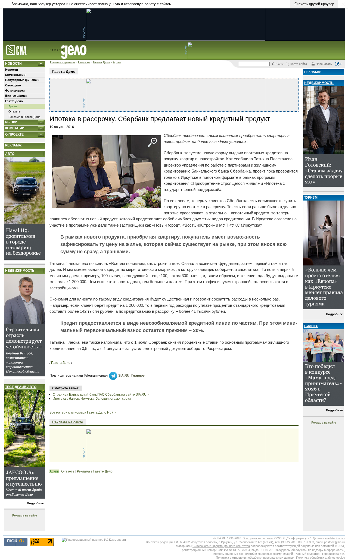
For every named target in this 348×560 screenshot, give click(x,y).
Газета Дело (101, 62)
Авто (9, 154)
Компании (14, 128)
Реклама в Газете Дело (24, 116)
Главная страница (62, 62)
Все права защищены (258, 538)
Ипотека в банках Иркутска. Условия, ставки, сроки (92, 399)
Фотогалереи (15, 90)
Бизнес (311, 326)
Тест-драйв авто (20, 387)
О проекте (14, 134)
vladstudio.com (335, 538)
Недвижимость (20, 271)
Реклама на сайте (24, 515)
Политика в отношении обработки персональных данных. (255, 557)
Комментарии (15, 74)
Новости (84, 62)
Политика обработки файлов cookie (320, 557)
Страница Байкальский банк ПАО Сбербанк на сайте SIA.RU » (101, 394)
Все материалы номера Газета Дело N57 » (82, 412)
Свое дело (13, 85)
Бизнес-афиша (16, 95)
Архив (117, 62)
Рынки (11, 122)
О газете (14, 111)
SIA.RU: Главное (131, 375)
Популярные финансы (22, 80)
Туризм (311, 197)
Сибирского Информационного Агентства (221, 546)
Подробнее (35, 503)
